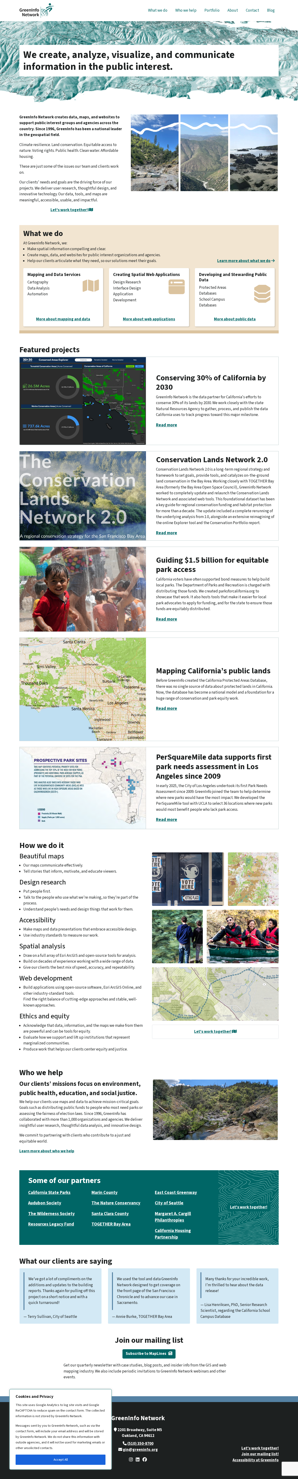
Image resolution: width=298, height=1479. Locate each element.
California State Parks (49, 1193)
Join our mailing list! (260, 1454)
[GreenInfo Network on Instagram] (131, 1460)
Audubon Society (44, 1203)
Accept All (61, 1459)
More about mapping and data (63, 319)
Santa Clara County (110, 1214)
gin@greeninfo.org (140, 1449)
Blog (271, 10)
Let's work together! (69, 210)
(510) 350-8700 (140, 1443)
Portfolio (212, 10)
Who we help (185, 10)
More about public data (235, 319)
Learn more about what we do (244, 261)
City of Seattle (169, 1203)
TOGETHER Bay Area (111, 1224)
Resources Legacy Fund (51, 1224)
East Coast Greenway (176, 1193)
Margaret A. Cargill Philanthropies (173, 1217)
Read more (166, 425)
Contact (252, 10)
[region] (60, 1429)
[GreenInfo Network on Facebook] (144, 1460)
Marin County (104, 1193)
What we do (157, 10)
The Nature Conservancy (115, 1203)
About (232, 10)
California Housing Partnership (173, 1234)
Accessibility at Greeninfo (256, 1460)
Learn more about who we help (46, 1151)
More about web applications (149, 319)
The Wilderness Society (51, 1214)
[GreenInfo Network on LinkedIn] (138, 1460)
